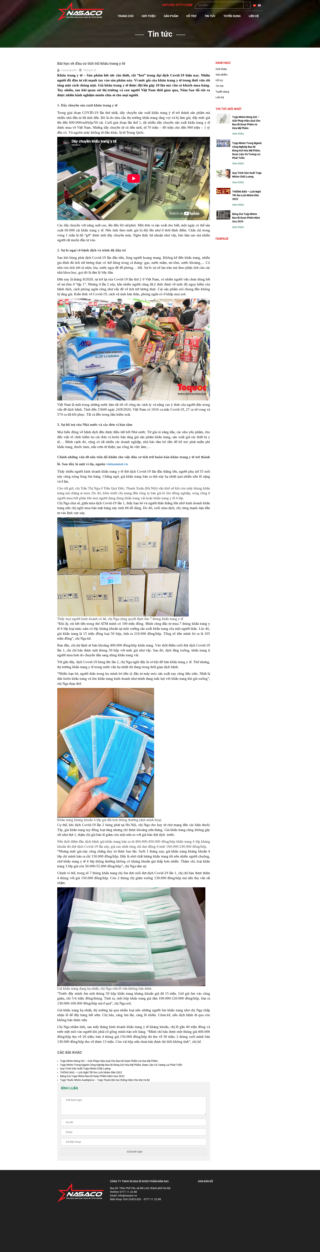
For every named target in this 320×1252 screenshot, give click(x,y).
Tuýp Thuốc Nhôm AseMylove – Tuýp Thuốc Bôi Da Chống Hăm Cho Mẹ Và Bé (105, 1080)
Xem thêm (238, 133)
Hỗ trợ (191, 16)
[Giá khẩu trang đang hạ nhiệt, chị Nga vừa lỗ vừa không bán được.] (131, 936)
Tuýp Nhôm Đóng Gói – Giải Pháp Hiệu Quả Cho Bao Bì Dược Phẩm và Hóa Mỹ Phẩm (109, 1061)
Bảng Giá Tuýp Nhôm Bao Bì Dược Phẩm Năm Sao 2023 (92, 1076)
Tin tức (210, 16)
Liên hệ (254, 16)
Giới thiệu (149, 16)
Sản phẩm (171, 16)
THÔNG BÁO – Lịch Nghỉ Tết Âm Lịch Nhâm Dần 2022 (91, 1072)
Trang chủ (126, 16)
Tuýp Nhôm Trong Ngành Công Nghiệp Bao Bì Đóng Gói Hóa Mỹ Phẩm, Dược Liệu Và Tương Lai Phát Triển (121, 1065)
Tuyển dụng (232, 16)
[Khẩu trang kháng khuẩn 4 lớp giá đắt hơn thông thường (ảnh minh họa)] (105, 753)
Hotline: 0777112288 (177, 5)
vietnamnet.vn (117, 464)
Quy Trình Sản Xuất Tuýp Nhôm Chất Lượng (85, 1068)
